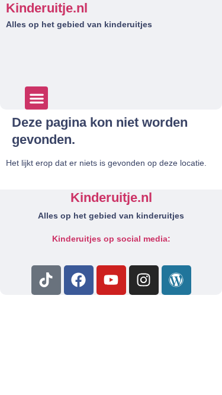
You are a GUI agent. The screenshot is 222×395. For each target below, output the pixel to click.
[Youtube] (111, 280)
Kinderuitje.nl (47, 8)
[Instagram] (144, 280)
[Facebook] (79, 280)
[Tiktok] (46, 280)
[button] (36, 98)
